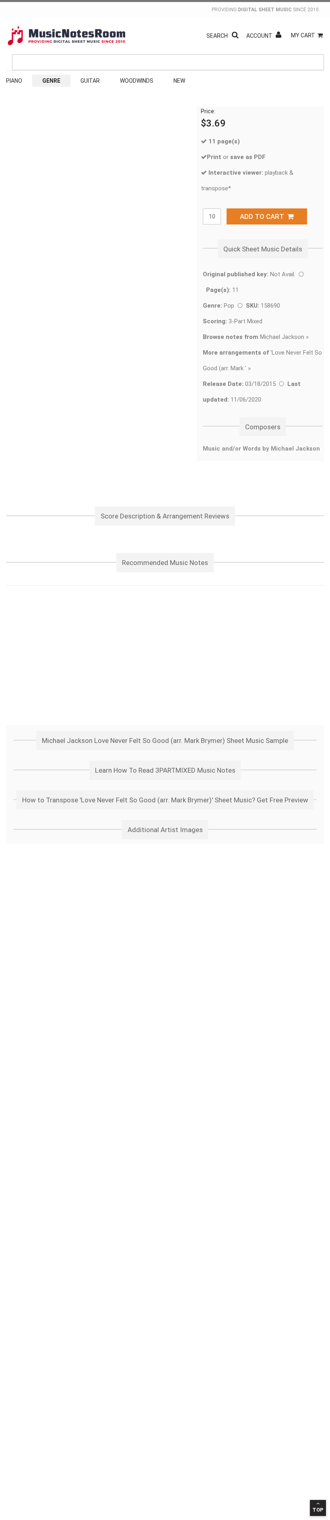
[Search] (316, 25)
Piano (14, 81)
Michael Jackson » (256, 337)
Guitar (90, 81)
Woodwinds (136, 81)
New (179, 81)
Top (318, 1510)
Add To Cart (263, 216)
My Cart (303, 35)
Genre (51, 81)
